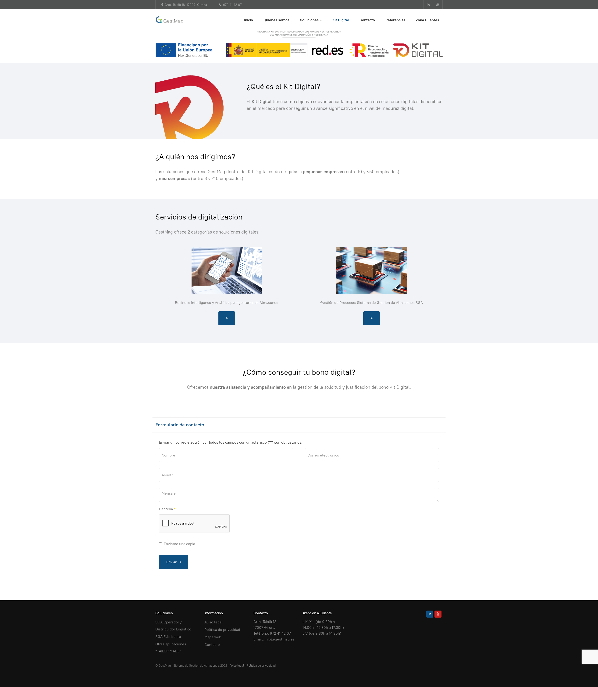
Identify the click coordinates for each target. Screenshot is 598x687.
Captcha (167, 509)
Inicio (248, 20)
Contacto (367, 20)
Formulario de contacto (180, 425)
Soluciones (310, 20)
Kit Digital (340, 20)
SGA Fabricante (168, 636)
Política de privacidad (222, 629)
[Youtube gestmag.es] (437, 4)
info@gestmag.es (280, 639)
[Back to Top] (584, 673)
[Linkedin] (429, 614)
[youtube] (437, 614)
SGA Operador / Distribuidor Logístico (173, 626)
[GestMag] (169, 19)
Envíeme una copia (179, 543)
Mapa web (212, 637)
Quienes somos (276, 20)
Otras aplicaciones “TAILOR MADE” (170, 648)
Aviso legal (213, 622)
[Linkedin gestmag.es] (428, 4)
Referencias (395, 20)
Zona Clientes (427, 20)
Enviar (172, 562)
